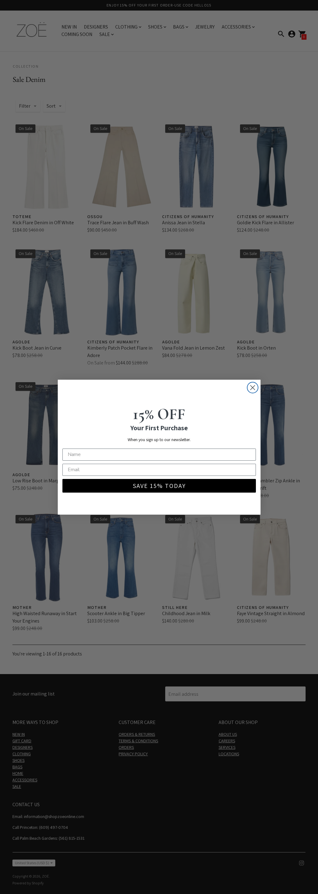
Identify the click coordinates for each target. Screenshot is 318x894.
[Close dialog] (252, 387)
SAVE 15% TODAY (159, 486)
